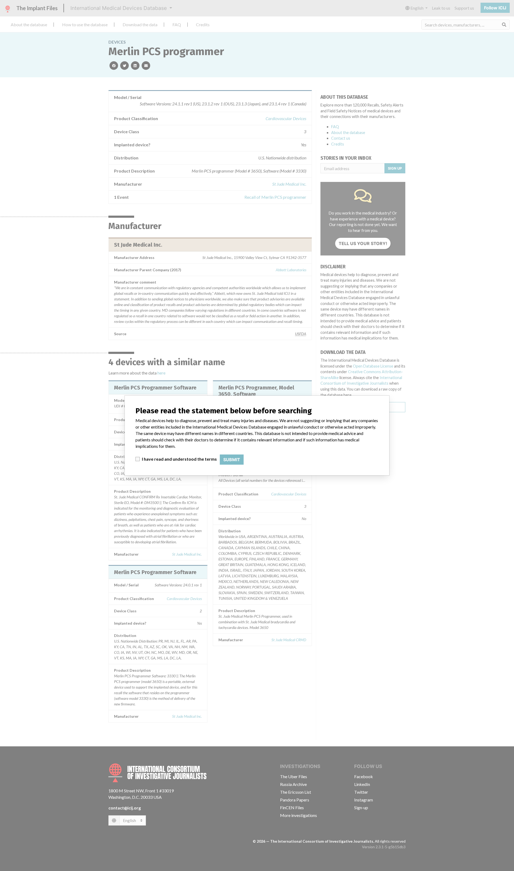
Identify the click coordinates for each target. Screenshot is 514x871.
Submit (231, 459)
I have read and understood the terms (179, 458)
